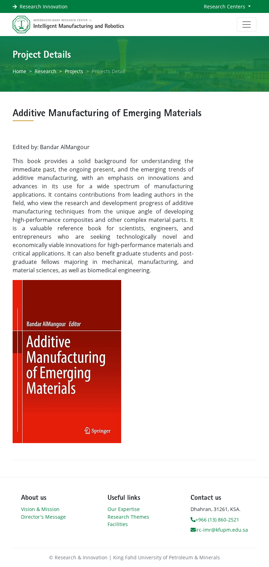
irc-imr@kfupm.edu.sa (221, 529)
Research (45, 71)
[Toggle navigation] (246, 24)
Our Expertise (124, 509)
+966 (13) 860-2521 (217, 519)
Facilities (118, 524)
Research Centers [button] (225, 6)
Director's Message (43, 516)
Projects (74, 71)
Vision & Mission (40, 509)
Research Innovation (44, 6)
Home (19, 71)
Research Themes (128, 516)
